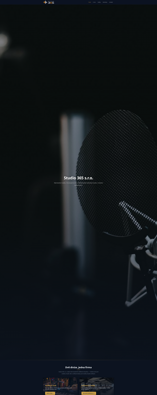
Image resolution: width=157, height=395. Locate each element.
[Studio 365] (48, 2)
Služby (99, 2)
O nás (94, 2)
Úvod (89, 2)
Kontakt (111, 2)
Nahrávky (105, 2)
